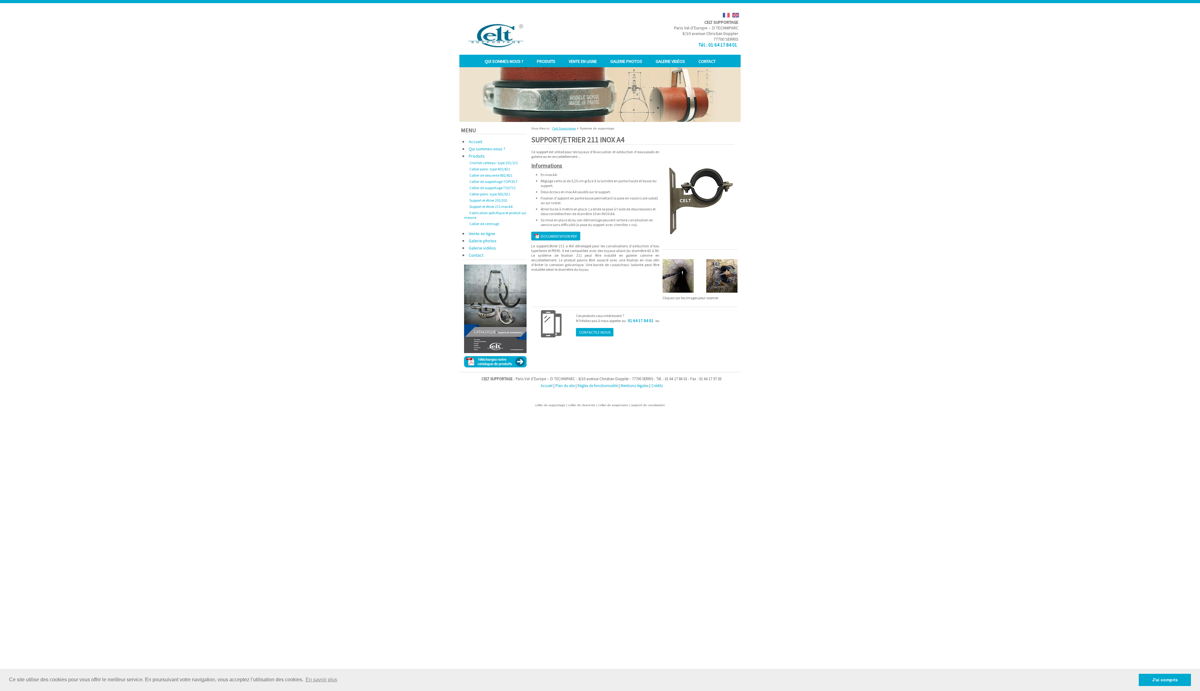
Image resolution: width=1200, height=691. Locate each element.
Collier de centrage (484, 223)
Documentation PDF (558, 236)
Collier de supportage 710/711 (492, 187)
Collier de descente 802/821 (490, 175)
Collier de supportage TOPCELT (493, 181)
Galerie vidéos (670, 61)
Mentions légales (634, 385)
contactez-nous (594, 332)
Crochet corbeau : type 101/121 (493, 162)
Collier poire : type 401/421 (489, 169)
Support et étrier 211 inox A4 (490, 206)
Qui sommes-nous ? (504, 61)
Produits (546, 61)
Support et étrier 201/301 (488, 200)
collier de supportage (550, 405)
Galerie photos (626, 61)
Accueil (475, 141)
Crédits (657, 385)
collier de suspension (613, 405)
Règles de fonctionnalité (598, 385)
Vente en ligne (583, 61)
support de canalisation (648, 405)
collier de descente (581, 405)
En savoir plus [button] (321, 679)
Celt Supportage (564, 128)
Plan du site (565, 385)
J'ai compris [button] (1165, 679)
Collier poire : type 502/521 (489, 194)
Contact (707, 61)
